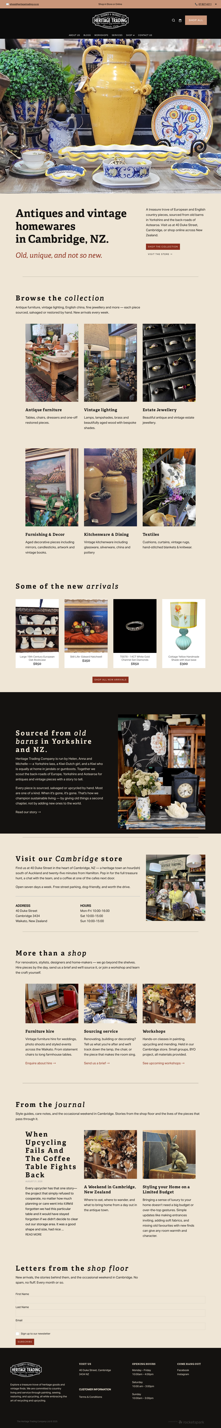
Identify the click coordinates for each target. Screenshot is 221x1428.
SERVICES (117, 35)
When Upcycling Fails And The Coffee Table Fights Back (51, 1154)
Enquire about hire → (40, 1063)
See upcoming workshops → (163, 1063)
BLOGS (87, 35)
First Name (22, 1294)
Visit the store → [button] (160, 254)
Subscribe (25, 1341)
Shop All (196, 20)
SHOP (129, 35)
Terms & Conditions (90, 1397)
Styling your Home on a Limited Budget (166, 1189)
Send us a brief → (97, 1063)
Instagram (183, 1374)
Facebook (183, 1370)
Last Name (22, 1307)
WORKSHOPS (101, 35)
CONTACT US (145, 35)
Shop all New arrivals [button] (110, 679)
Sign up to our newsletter (35, 1333)
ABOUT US (74, 35)
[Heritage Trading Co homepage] (110, 20)
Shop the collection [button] (163, 246)
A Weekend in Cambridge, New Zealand (110, 1189)
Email (19, 1320)
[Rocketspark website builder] (186, 1422)
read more (33, 1234)
